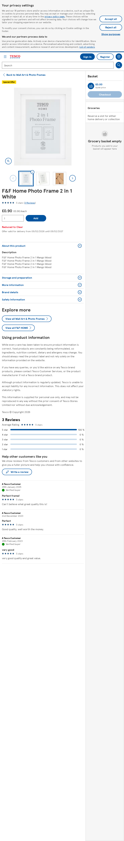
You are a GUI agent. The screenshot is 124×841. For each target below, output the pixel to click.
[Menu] (5, 56)
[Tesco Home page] (15, 56)
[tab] (26, 178)
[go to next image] (72, 178)
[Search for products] (119, 65)
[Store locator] (119, 56)
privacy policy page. (55, 16)
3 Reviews (30, 202)
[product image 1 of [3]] (43, 127)
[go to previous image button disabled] (13, 178)
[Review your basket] (91, 86)
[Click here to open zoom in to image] (8, 161)
